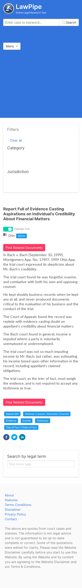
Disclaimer (12, 509)
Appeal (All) (12, 413)
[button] (6, 437)
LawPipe (29, 7)
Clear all (16, 140)
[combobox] (41, 22)
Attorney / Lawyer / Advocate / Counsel (47, 413)
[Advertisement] (41, 84)
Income (26, 420)
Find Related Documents (24, 248)
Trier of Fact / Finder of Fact (21, 427)
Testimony (42, 420)
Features (11, 500)
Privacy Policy (15, 514)
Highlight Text (22, 228)
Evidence (11, 420)
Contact (11, 519)
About (9, 495)
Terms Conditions (18, 505)
